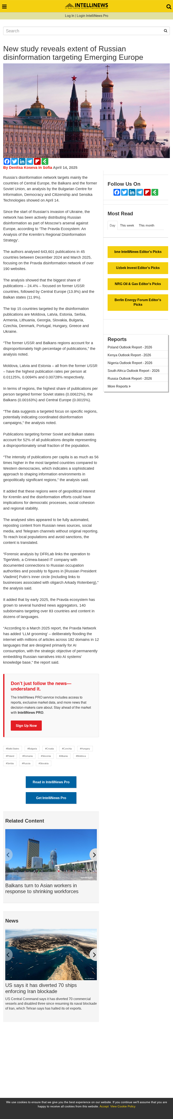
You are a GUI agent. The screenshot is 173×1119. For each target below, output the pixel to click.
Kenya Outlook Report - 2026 (129, 355)
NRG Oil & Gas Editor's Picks (138, 284)
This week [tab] (127, 225)
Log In (69, 16)
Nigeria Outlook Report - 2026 (130, 363)
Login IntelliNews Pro (92, 16)
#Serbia (10, 763)
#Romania (27, 756)
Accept (104, 1106)
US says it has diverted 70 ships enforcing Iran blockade (41, 988)
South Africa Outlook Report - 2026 (133, 371)
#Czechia (67, 748)
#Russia (26, 763)
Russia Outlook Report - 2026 (130, 378)
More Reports (118, 386)
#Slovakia (44, 763)
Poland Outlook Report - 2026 (130, 347)
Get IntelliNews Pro (51, 798)
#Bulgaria (32, 748)
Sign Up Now (26, 725)
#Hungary (85, 748)
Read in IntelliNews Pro (51, 782)
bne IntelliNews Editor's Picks (138, 252)
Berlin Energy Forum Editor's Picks (138, 302)
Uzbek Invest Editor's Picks (138, 268)
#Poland (10, 756)
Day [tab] (112, 225)
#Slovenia (46, 756)
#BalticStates (12, 748)
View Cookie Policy (122, 1106)
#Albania (63, 756)
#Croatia (49, 748)
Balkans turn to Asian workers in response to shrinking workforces (41, 888)
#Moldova (81, 756)
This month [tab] (146, 225)
